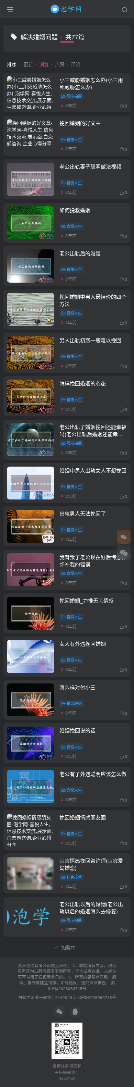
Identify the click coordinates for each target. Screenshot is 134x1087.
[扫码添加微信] (124, 552)
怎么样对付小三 (77, 687)
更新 (28, 64)
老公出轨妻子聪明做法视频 (90, 166)
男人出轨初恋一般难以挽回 (90, 340)
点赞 (60, 64)
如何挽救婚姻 (74, 209)
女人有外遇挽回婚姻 (82, 643)
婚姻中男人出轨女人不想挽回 (92, 470)
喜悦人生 (74, 139)
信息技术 (74, 877)
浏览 (44, 64)
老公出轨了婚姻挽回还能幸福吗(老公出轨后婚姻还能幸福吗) (92, 434)
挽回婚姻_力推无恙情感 (86, 600)
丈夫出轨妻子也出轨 (82, 1034)
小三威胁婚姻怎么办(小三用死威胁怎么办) (91, 83)
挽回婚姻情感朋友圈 (82, 817)
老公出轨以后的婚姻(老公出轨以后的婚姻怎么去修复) (91, 907)
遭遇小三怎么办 (77, 990)
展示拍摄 (74, 96)
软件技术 (74, 963)
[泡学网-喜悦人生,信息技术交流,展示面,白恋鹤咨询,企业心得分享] (67, 7)
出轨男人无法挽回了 (82, 513)
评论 (75, 64)
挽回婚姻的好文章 (80, 122)
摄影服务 (74, 703)
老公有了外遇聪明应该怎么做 (92, 773)
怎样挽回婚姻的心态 (82, 383)
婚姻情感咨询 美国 (80, 947)
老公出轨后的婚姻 (80, 253)
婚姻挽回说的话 (77, 730)
